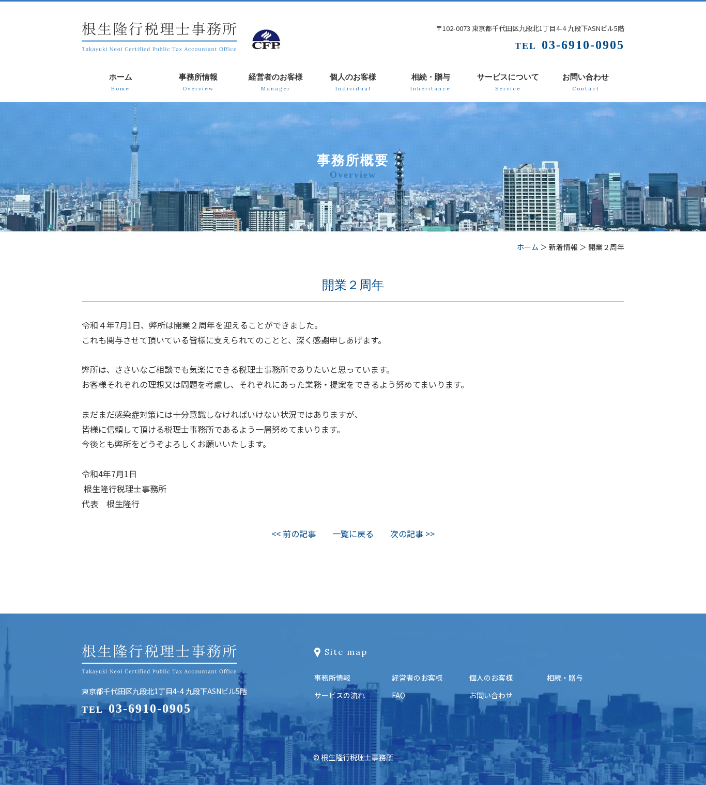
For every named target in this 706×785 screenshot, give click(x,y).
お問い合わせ (585, 82)
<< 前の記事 (293, 533)
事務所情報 (198, 82)
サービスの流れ (339, 695)
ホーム (120, 82)
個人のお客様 (353, 82)
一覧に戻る (353, 533)
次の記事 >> (412, 533)
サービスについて (508, 82)
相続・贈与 (430, 82)
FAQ (398, 695)
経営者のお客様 (276, 82)
